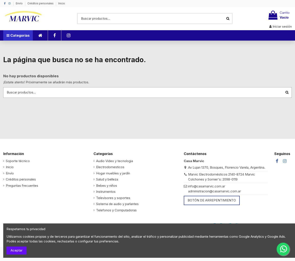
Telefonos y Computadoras (116, 210)
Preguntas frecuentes (22, 185)
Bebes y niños (106, 185)
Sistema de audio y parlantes (117, 204)
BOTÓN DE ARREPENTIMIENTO (212, 200)
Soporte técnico (18, 161)
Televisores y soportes (113, 198)
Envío (19, 3)
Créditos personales (40, 3)
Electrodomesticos (110, 167)
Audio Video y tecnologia (114, 161)
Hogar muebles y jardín (113, 173)
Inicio (61, 3)
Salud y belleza (107, 179)
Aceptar (16, 250)
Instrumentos (106, 192)
